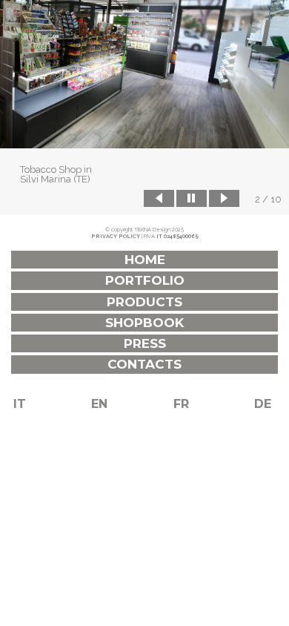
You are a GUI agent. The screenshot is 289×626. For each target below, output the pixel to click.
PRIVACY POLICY (115, 236)
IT (19, 404)
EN (99, 404)
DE (262, 404)
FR (181, 404)
